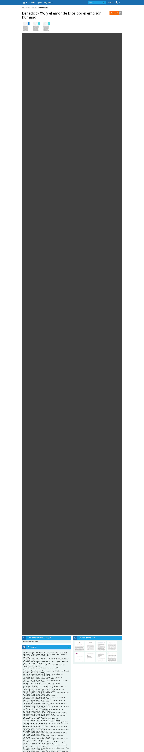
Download (114, 13)
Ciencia (28, 7)
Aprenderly (30, 2)
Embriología (43, 7)
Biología (34, 7)
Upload (110, 2)
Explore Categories (44, 2)
